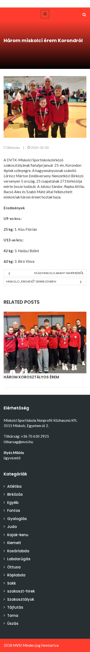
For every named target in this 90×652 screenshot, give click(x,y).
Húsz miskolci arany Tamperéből (59, 273)
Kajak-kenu (17, 534)
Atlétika (14, 486)
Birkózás (13, 147)
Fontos (13, 510)
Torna (12, 615)
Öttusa (14, 567)
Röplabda (16, 575)
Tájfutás (15, 607)
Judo (12, 526)
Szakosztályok (20, 599)
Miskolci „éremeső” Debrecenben (31, 281)
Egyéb (12, 502)
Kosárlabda (18, 550)
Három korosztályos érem (31, 377)
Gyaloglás (17, 518)
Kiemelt (14, 542)
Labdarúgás (18, 558)
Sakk (11, 583)
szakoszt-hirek (21, 591)
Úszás (12, 623)
